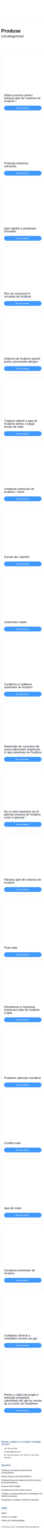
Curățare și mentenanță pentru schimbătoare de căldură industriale (21, 1495)
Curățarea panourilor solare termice (16, 1490)
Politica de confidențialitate (13, 1521)
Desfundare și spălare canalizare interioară (19, 1500)
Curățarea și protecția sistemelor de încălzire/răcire (16, 1471)
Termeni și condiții (9, 1517)
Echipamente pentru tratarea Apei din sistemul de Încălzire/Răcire (21, 1481)
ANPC (4, 1513)
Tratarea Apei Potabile (11, 1486)
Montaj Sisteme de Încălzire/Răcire (16, 1476)
